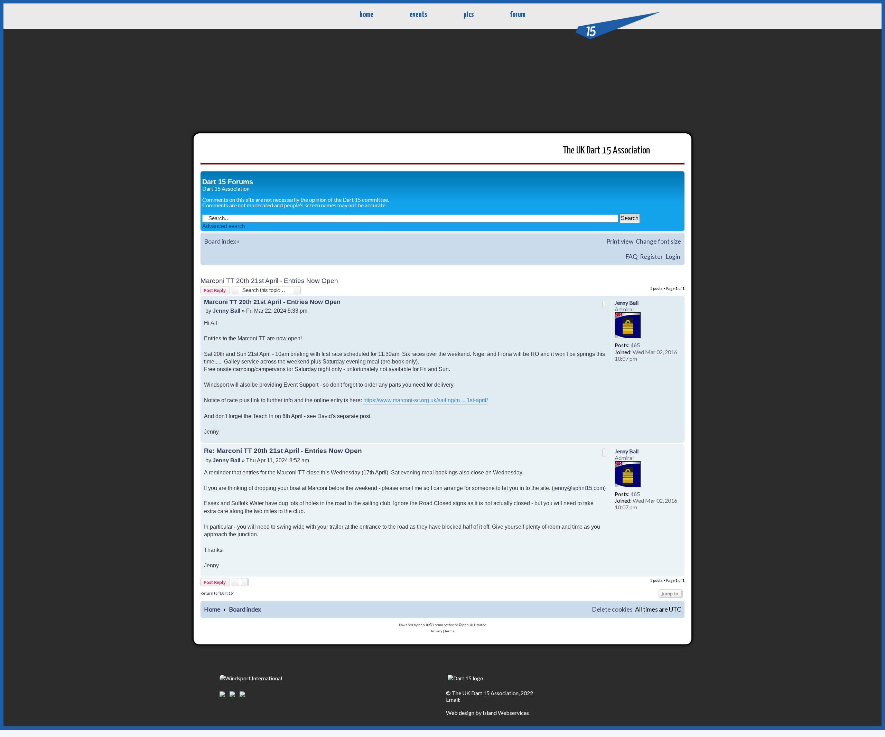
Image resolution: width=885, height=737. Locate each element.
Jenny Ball (627, 302)
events (418, 15)
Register (651, 256)
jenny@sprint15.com (578, 488)
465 (635, 345)
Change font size (658, 241)
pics (469, 15)
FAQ (631, 256)
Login (672, 256)
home (366, 15)
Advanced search (223, 226)
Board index (220, 241)
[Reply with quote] (603, 304)
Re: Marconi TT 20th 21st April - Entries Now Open (283, 450)
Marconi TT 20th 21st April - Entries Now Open (269, 280)
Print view (619, 241)
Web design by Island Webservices (487, 712)
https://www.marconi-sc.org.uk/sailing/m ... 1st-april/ (425, 400)
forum (517, 15)
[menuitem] (612, 609)
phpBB (423, 625)
